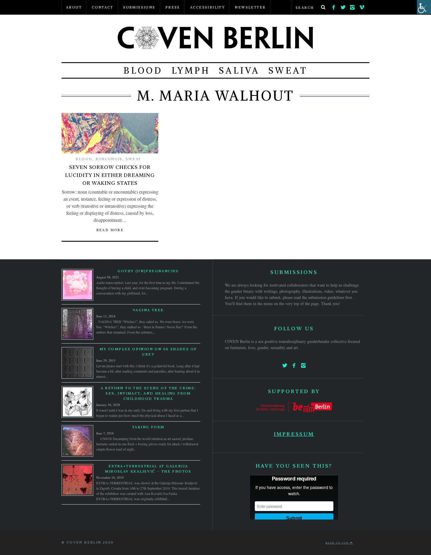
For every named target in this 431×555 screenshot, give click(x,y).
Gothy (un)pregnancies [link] (148, 271)
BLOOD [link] (143, 70)
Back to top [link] (337, 542)
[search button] (323, 7)
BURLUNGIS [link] (109, 159)
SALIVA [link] (239, 70)
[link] (333, 6)
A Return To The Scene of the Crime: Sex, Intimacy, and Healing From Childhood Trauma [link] (148, 393)
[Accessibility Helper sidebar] (424, 7)
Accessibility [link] (207, 7)
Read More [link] (110, 229)
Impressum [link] (294, 434)
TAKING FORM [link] (148, 427)
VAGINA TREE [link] (148, 310)
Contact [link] (102, 7)
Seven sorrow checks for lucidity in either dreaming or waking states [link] (110, 175)
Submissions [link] (139, 7)
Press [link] (172, 7)
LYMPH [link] (191, 70)
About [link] (74, 7)
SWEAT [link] (288, 70)
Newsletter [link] (250, 7)
